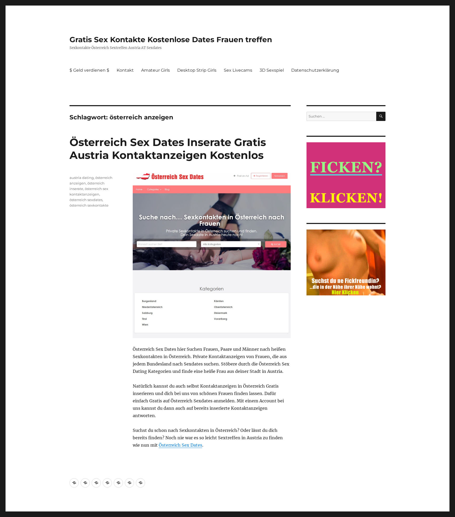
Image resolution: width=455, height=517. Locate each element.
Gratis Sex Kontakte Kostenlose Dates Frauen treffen (171, 39)
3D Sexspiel (272, 70)
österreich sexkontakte (89, 205)
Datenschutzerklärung (315, 70)
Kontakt (125, 70)
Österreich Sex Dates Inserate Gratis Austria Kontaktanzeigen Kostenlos (168, 149)
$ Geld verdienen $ (89, 70)
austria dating (82, 177)
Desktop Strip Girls (196, 70)
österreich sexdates (86, 200)
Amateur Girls (155, 70)
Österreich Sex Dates (180, 445)
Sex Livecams (238, 70)
